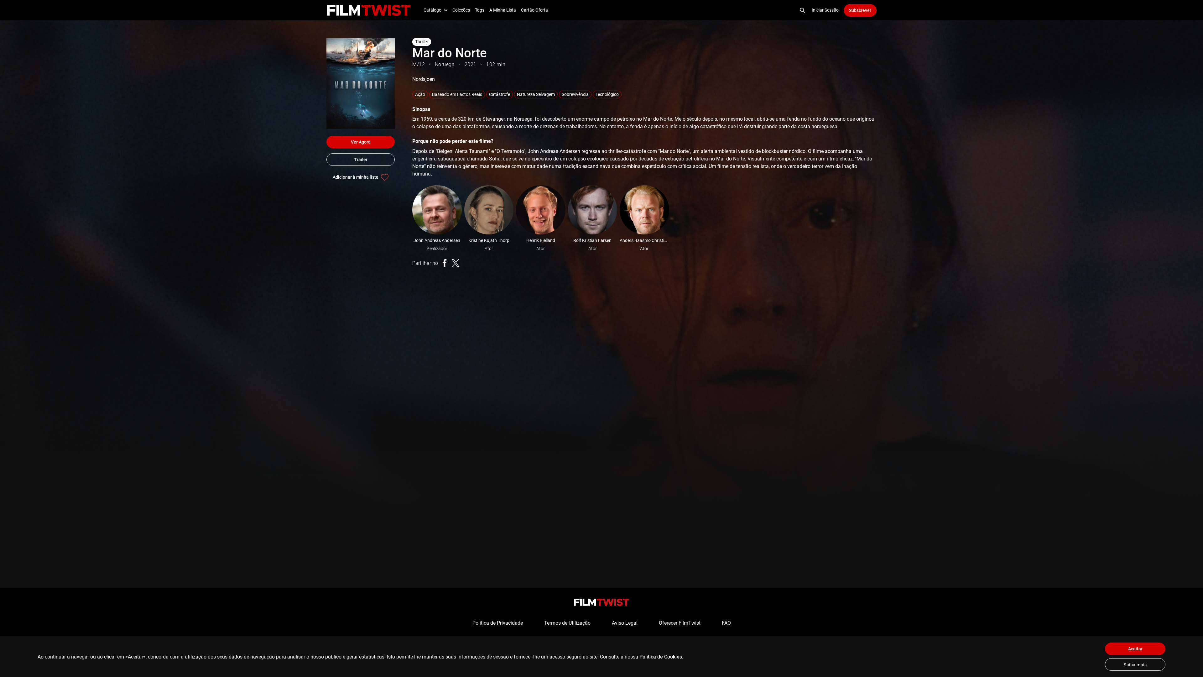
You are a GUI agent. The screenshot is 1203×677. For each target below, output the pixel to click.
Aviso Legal (625, 623)
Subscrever (860, 10)
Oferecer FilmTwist (679, 623)
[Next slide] (889, 210)
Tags (479, 10)
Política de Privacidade (497, 623)
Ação (420, 94)
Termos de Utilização (567, 623)
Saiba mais (1135, 664)
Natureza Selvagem (536, 94)
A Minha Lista (502, 10)
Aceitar (1135, 648)
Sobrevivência (575, 94)
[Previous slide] (403, 210)
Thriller (421, 41)
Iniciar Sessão (825, 10)
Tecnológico (607, 94)
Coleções (461, 10)
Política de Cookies (660, 657)
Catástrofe (499, 94)
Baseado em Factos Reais (457, 94)
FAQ (726, 623)
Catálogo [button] (432, 10)
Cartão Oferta (534, 10)
